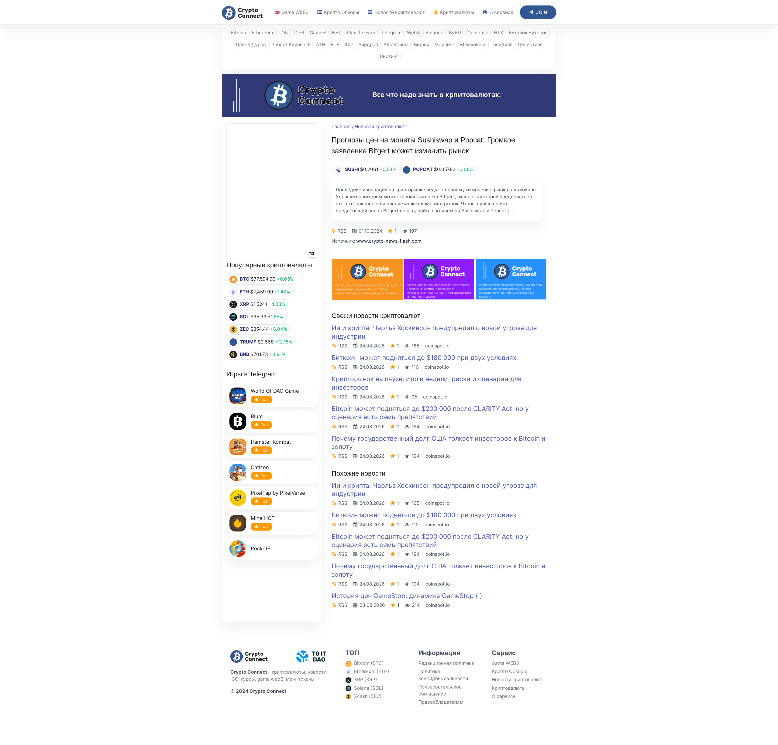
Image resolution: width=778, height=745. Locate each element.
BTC (245, 279)
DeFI (299, 33)
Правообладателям (440, 702)
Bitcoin (238, 33)
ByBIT (455, 33)
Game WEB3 (294, 12)
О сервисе (500, 12)
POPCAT (423, 169)
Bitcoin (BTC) (369, 663)
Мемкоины (472, 44)
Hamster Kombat (271, 442)
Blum (257, 416)
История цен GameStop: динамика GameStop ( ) (407, 596)
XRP (244, 304)
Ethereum (262, 33)
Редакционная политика (446, 663)
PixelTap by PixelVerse (278, 493)
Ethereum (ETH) (371, 671)
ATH (320, 44)
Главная (341, 126)
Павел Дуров (251, 44)
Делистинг (530, 44)
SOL (244, 317)
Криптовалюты (456, 12)
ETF (335, 44)
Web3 (413, 33)
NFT (336, 33)
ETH (244, 292)
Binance (434, 33)
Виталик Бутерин (528, 33)
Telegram (391, 33)
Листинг (389, 56)
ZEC (244, 329)
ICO (349, 44)
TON (283, 33)
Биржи (421, 44)
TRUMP (248, 342)
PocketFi (261, 548)
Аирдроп (368, 44)
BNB (244, 354)
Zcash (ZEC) (368, 696)
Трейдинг (501, 44)
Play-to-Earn (361, 33)
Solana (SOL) (369, 688)
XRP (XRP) (365, 679)
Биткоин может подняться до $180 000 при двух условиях (424, 357)
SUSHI (352, 169)
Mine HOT (263, 518)
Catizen (260, 467)
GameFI (318, 33)
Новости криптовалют (399, 12)
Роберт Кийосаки (291, 44)
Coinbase (477, 33)
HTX (498, 33)
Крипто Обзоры (341, 12)
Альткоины (396, 44)
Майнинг (445, 44)
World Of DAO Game (275, 391)
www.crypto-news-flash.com (388, 241)
